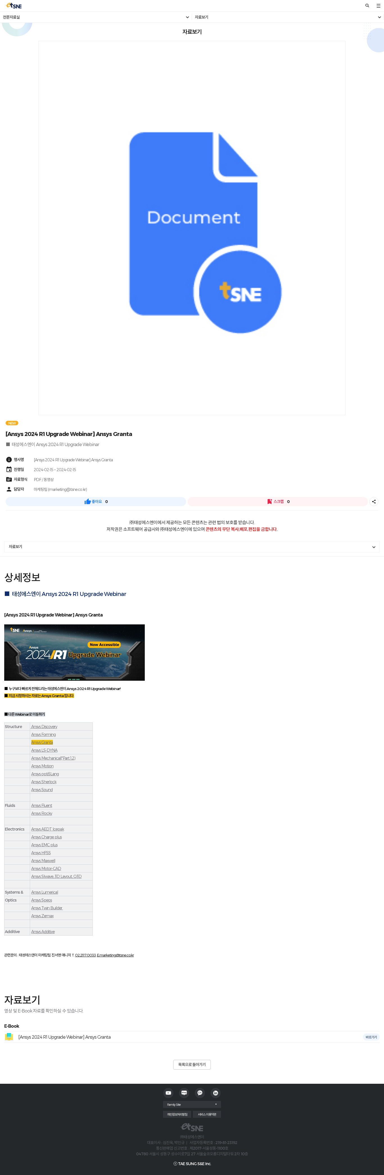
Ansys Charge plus (46, 836)
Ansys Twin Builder (46, 907)
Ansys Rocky (41, 813)
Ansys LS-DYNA (44, 750)
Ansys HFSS (41, 852)
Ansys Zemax (42, 915)
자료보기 (201, 17)
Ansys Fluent (41, 805)
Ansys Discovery (43, 726)
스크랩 (278, 501)
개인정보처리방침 (177, 1114)
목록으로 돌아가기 (192, 1064)
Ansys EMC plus (44, 844)
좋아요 (96, 501)
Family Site (173, 1104)
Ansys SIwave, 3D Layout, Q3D (56, 876)
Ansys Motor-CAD (46, 868)
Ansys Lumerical (44, 892)
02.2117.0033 (85, 955)
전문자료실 (11, 17)
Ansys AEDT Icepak (47, 829)
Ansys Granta (42, 742)
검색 (367, 5)
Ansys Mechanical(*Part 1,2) (53, 758)
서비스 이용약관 (207, 1114)
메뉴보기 (378, 5)
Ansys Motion (42, 766)
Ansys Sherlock (43, 781)
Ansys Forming (43, 734)
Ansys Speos (41, 900)
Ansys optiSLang (45, 773)
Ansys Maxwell (43, 860)
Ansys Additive (43, 931)
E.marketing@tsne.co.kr (115, 955)
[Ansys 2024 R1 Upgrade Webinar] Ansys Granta (64, 1037)
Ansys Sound (42, 789)
